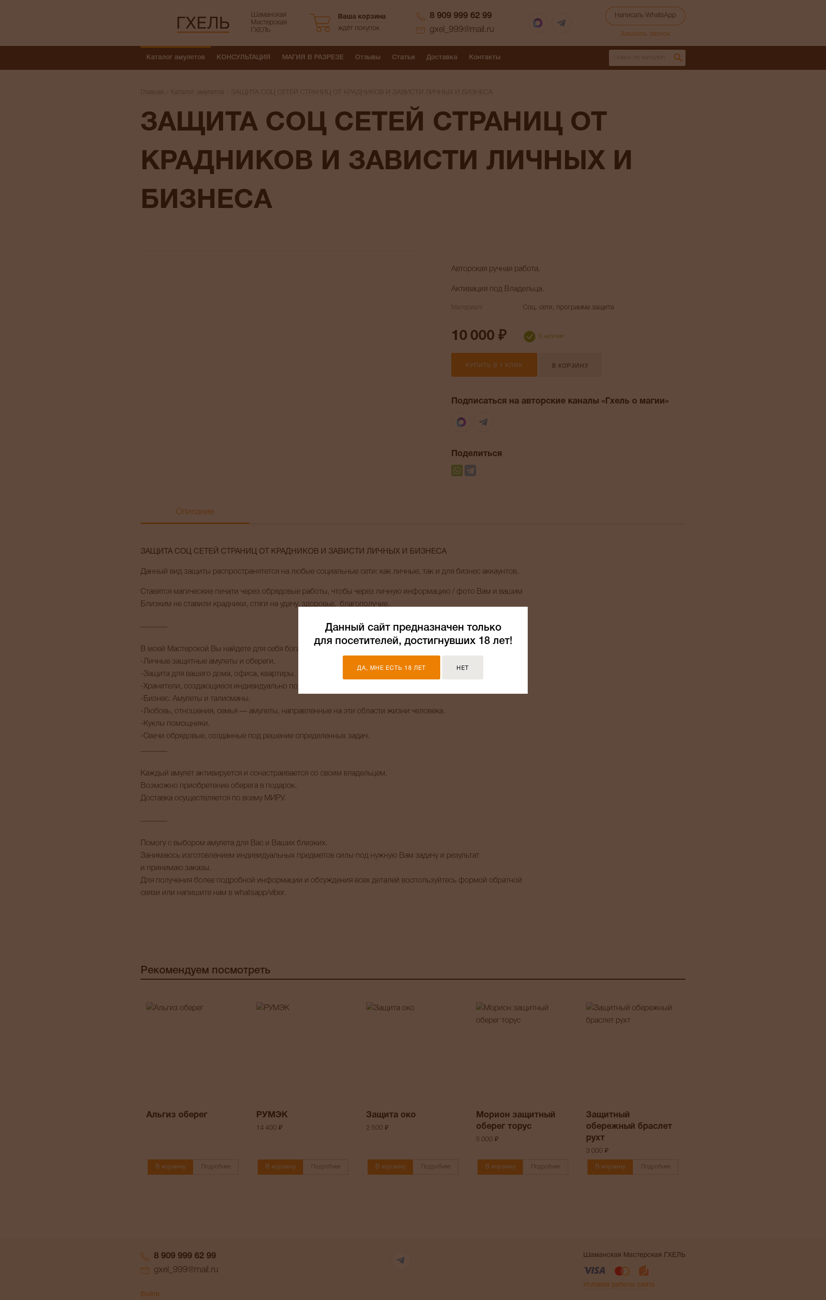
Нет (462, 668)
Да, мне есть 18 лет (391, 668)
